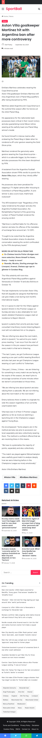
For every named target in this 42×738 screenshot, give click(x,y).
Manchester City (16, 700)
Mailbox (5, 700)
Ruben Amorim (29, 708)
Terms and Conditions (11, 725)
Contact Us (26, 729)
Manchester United (32, 700)
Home (5, 16)
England (14, 696)
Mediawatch (21, 704)
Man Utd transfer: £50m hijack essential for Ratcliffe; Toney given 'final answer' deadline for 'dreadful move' (19, 592)
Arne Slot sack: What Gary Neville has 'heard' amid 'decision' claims (31, 552)
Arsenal (29, 692)
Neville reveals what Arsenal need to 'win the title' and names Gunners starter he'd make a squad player (20, 624)
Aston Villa (10, 477)
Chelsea (5, 696)
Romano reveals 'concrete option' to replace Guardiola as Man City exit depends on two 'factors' (11, 554)
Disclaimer (35, 725)
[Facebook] (6, 485)
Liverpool (35, 696)
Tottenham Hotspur (9, 712)
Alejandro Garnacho (9, 688)
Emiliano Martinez (29, 477)
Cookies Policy (9, 729)
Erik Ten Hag (24, 696)
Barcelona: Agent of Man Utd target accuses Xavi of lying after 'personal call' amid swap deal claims (31, 524)
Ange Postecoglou (9, 692)
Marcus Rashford (8, 704)
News (11, 16)
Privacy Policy (25, 725)
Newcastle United (9, 708)
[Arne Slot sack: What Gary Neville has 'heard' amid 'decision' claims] (31, 541)
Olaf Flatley (8, 45)
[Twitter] (11, 485)
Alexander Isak (24, 688)
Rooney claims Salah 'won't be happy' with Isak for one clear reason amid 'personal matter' (11, 523)
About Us (35, 729)
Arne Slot (21, 692)
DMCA (18, 729)
